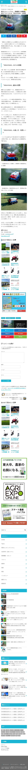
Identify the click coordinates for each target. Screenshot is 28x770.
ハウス (22, 730)
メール (3, 369)
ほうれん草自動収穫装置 (12, 594)
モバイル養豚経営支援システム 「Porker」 (14, 648)
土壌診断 (22, 731)
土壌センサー (12, 731)
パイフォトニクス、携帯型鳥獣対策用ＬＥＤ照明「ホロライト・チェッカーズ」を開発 (16, 631)
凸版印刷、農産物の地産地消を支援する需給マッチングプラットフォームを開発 (17, 663)
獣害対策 (20, 733)
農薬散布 (12, 735)
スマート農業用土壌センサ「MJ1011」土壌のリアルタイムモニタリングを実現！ (16, 613)
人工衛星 (7, 731)
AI (1, 730)
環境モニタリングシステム (7, 547)
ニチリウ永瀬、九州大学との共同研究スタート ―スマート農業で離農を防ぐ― (17, 687)
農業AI (3, 563)
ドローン (18, 318)
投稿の (4, 746)
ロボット (3, 731)
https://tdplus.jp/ (5, 236)
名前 (2, 364)
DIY (4, 730)
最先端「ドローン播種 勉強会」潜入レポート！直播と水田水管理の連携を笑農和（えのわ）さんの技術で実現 (13, 695)
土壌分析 (18, 731)
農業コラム (4, 579)
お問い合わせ (22, 764)
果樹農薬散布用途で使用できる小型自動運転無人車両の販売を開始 (15, 636)
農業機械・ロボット (11, 318)
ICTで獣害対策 (10, 599)
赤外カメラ (8, 735)
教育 (2, 733)
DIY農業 (7, 730)
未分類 (3, 539)
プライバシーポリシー (14, 764)
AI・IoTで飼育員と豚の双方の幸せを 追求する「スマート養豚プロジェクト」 (17, 618)
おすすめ (11, 730)
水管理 (11, 733)
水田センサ (6, 733)
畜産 (2, 567)
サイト (2, 375)
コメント (3, 351)
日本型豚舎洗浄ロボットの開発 (8, 708)
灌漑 (17, 733)
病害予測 (3, 735)
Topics (4, 318)
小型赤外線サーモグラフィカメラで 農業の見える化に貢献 (16, 606)
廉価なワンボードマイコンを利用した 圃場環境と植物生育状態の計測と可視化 (16, 624)
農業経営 (3, 583)
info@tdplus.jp (8, 234)
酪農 (16, 735)
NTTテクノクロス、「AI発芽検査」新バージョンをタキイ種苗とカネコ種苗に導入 (17, 680)
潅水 (14, 733)
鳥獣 (2, 571)
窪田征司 (20, 708)
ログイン (3, 744)
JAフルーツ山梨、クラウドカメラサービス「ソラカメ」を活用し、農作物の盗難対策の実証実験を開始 (13, 672)
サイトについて (6, 764)
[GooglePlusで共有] (19, 36)
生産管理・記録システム (7, 551)
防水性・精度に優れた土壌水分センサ (16, 642)
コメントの (5, 748)
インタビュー (4, 575)
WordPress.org (4, 749)
